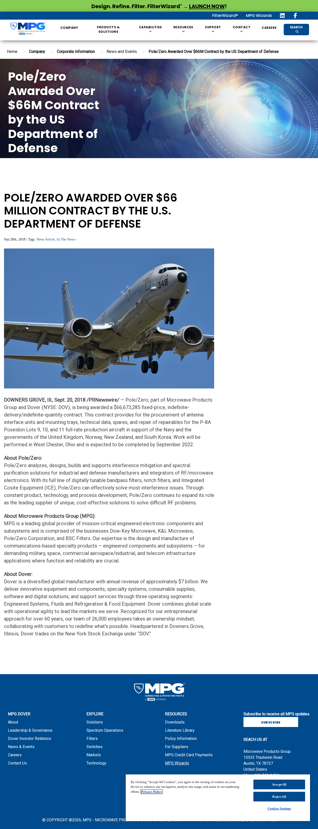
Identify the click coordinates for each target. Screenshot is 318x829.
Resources (183, 27)
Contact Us (17, 763)
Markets (93, 755)
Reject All (279, 796)
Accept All (279, 784)
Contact (241, 27)
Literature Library (180, 730)
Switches (94, 746)
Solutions (94, 722)
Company (69, 28)
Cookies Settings (279, 808)
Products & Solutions (108, 29)
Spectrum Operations (104, 730)
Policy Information (181, 738)
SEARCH (296, 27)
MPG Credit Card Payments (189, 755)
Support (213, 27)
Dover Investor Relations (29, 738)
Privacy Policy (151, 792)
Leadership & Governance (30, 730)
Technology (96, 763)
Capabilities (150, 27)
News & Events (21, 746)
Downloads (175, 722)
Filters (92, 738)
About (13, 722)
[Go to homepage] (27, 29)
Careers (269, 28)
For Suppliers (176, 746)
